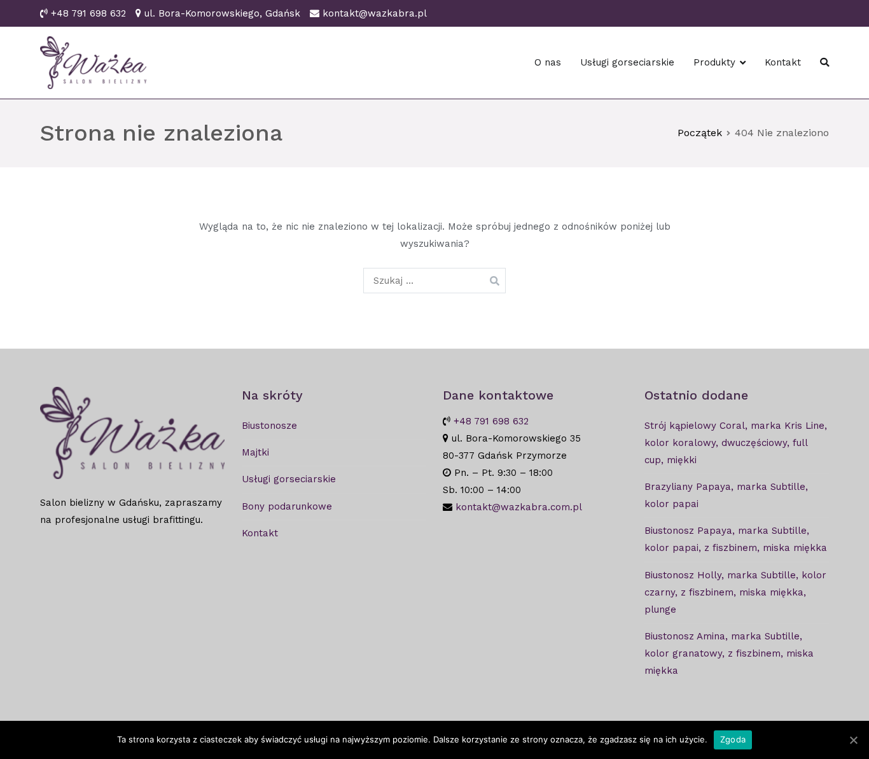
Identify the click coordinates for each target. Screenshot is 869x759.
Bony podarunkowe (287, 506)
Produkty (714, 62)
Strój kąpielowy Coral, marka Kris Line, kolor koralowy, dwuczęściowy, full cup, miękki (735, 443)
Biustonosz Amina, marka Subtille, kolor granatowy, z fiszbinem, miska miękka (729, 653)
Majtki (255, 452)
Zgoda (733, 739)
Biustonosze (269, 425)
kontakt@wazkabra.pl (375, 13)
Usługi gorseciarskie (627, 62)
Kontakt (783, 62)
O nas (547, 62)
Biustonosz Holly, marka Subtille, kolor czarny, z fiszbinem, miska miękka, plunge (735, 592)
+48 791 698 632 (88, 13)
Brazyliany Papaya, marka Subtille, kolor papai (726, 495)
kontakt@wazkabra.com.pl (518, 507)
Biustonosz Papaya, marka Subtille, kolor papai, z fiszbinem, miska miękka (735, 539)
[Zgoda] (853, 740)
